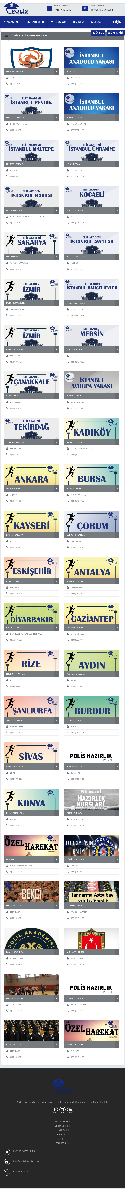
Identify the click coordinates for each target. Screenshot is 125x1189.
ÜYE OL (99, 32)
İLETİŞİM (116, 22)
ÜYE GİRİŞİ (116, 32)
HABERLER (37, 22)
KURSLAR (59, 22)
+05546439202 (62, 9)
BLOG (97, 22)
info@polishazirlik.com (101, 9)
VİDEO (79, 22)
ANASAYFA (13, 22)
